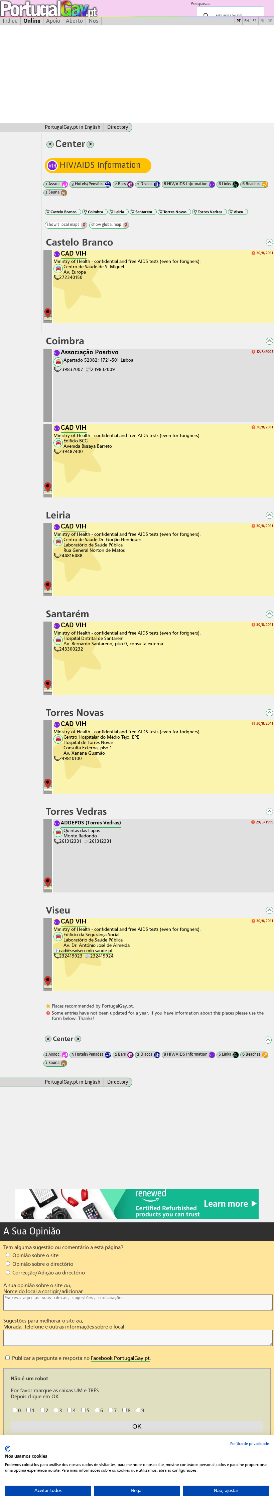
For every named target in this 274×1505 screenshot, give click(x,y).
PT (239, 21)
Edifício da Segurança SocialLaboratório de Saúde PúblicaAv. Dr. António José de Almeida (96, 940)
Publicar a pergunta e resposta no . (81, 1358)
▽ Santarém (141, 212)
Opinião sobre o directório (42, 1264)
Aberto (74, 21)
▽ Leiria (117, 212)
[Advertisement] (137, 74)
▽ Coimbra (93, 212)
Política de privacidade (249, 1443)
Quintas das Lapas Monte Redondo (81, 833)
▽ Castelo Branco (61, 212)
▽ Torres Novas (172, 212)
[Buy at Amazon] (137, 1218)
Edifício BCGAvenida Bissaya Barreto (87, 443)
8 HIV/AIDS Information (186, 184)
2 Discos (145, 184)
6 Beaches (251, 184)
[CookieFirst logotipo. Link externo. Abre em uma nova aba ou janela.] (7, 1449)
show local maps (63, 225)
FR (262, 21)
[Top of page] (265, 243)
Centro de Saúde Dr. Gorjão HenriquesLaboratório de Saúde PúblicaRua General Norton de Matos (102, 545)
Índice (10, 21)
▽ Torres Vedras (208, 212)
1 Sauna (52, 192)
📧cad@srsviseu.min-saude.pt (83, 950)
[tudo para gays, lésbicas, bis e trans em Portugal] (67, 8)
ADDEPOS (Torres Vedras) (91, 823)
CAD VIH (74, 254)
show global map (106, 225)
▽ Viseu (236, 212)
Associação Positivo (90, 352)
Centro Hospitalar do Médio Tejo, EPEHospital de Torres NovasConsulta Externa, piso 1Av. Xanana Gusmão (101, 745)
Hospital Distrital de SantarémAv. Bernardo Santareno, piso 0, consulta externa (113, 641)
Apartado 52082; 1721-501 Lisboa (98, 360)
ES (255, 21)
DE (270, 21)
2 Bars (120, 184)
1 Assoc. (52, 184)
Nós (94, 21)
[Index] (20, 127)
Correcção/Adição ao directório (48, 1273)
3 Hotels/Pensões (88, 184)
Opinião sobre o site (34, 1255)
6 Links (225, 184)
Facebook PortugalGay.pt (120, 1358)
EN (246, 21)
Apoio (53, 21)
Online (31, 21)
